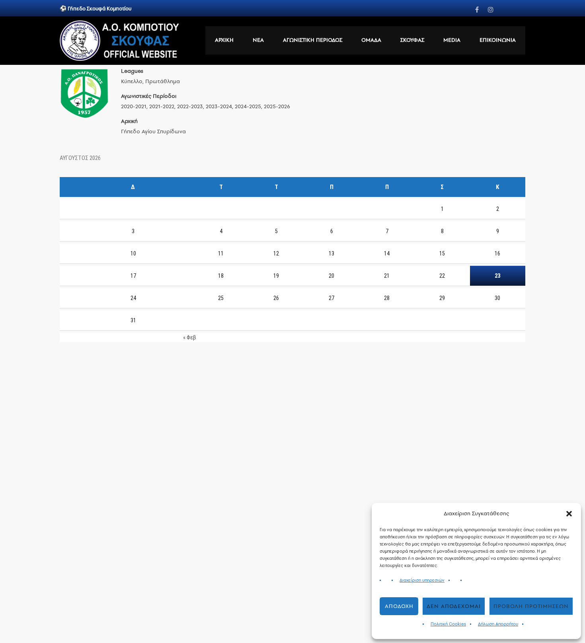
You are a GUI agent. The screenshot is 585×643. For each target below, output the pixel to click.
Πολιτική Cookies (448, 624)
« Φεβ (189, 337)
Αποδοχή (399, 606)
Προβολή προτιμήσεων (531, 606)
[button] (569, 514)
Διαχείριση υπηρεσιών (422, 580)
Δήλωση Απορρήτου (498, 624)
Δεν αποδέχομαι (454, 606)
